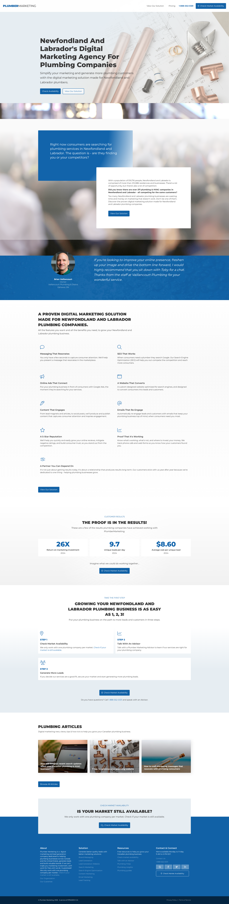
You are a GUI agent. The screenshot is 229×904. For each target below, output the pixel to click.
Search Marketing (86, 867)
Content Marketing (87, 874)
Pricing (172, 6)
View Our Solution (155, 6)
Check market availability (211, 6)
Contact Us (160, 858)
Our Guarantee (46, 882)
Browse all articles (49, 784)
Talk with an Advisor (125, 861)
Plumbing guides (124, 870)
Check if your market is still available (55, 874)
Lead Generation (85, 861)
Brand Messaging (86, 857)
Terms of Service (185, 900)
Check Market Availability (114, 693)
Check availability (50, 91)
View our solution (73, 91)
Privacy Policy (172, 900)
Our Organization (47, 878)
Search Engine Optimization (90, 870)
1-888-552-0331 (186, 6)
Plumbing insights (125, 867)
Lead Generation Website (89, 864)
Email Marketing (86, 877)
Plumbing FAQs (124, 864)
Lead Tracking (84, 880)
